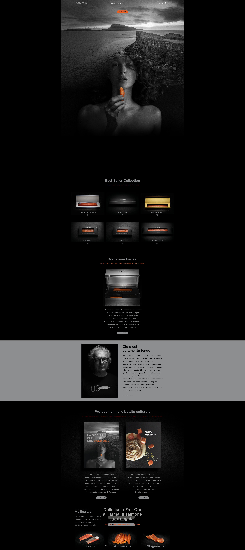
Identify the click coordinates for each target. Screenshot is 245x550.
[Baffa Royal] (122, 203)
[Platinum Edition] (87, 203)
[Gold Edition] (157, 203)
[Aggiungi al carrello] (88, 215)
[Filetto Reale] (157, 232)
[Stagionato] (155, 540)
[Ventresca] (87, 232)
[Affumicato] (122, 540)
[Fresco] (89, 540)
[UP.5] (122, 232)
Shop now (122, 11)
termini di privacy (119, 520)
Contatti (130, 3)
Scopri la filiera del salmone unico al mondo (122, 524)
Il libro (120, 3)
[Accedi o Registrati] (162, 3)
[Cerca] (159, 3)
